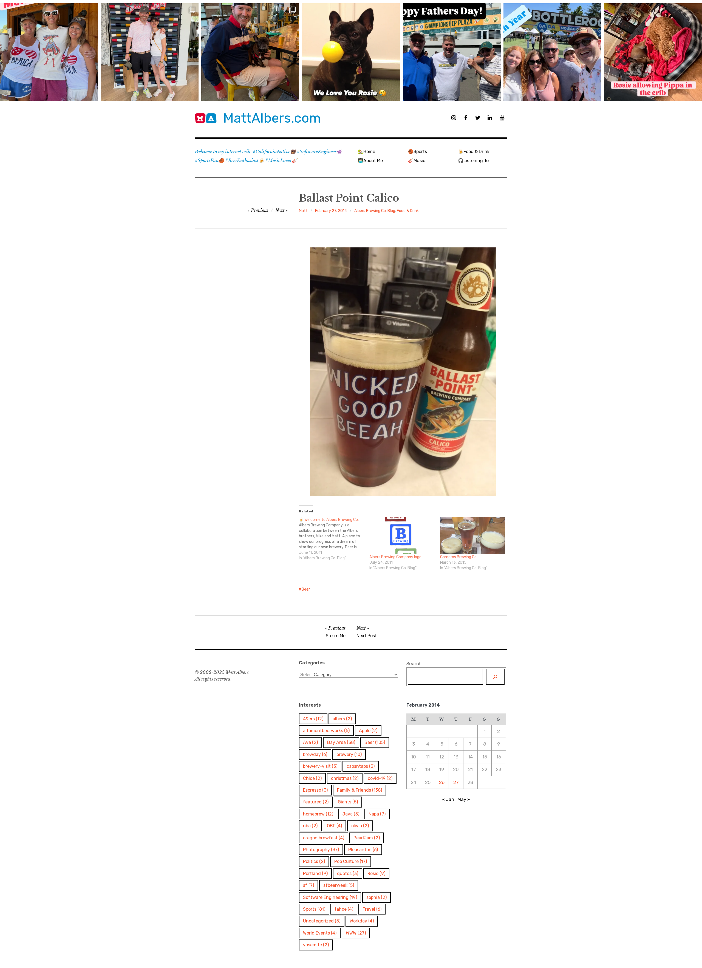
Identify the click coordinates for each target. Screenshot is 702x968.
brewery (349, 754)
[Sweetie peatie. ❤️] (250, 52)
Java (350, 814)
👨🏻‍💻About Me (370, 160)
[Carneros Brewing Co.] (472, 535)
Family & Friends (359, 790)
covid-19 (380, 778)
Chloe (312, 778)
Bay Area (341, 742)
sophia (376, 897)
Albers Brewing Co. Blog (374, 210)
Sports (314, 909)
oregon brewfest (323, 837)
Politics (314, 861)
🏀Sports (417, 151)
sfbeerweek (338, 885)
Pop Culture (350, 861)
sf (308, 885)
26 (442, 782)
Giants (348, 802)
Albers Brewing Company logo (395, 557)
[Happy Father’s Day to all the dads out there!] (452, 52)
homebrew (318, 814)
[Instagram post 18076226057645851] (653, 52)
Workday (362, 921)
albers (342, 718)
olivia (360, 825)
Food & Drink (408, 210)
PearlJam (366, 837)
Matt (303, 210)
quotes (347, 873)
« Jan (448, 799)
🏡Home (366, 151)
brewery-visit (320, 766)
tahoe (344, 909)
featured (316, 802)
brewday (315, 754)
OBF (334, 825)
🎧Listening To (473, 160)
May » (463, 799)
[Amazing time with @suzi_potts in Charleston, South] (150, 52)
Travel (372, 909)
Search (413, 663)
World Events (319, 933)
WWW (356, 933)
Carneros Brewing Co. (458, 557)
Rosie (376, 873)
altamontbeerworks (326, 730)
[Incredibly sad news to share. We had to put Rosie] (351, 52)
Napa (377, 814)
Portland (315, 873)
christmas (344, 778)
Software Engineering (330, 897)
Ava (310, 742)
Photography (321, 849)
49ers (313, 718)
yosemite (316, 944)
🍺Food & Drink (473, 151)
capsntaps (361, 766)
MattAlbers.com (272, 118)
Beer (306, 589)
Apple (368, 730)
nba (310, 825)
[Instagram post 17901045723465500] (49, 52)
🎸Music (416, 160)
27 (456, 782)
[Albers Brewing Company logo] (401, 535)
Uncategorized (321, 921)
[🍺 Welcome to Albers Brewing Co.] (334, 539)
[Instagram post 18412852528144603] (552, 52)
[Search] (495, 677)
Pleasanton (363, 849)
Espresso (315, 790)
